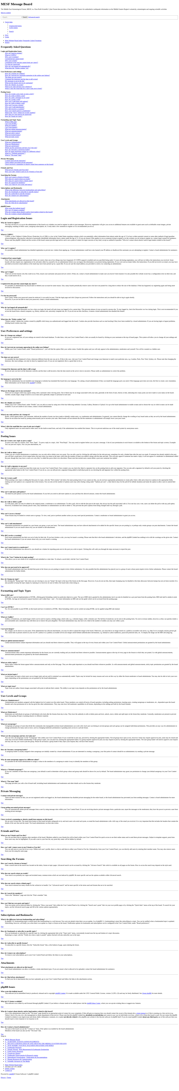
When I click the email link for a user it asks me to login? (23, 88)
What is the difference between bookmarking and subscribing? (25, 190)
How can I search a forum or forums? (17, 177)
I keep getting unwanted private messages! (19, 162)
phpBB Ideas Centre (93, 1003)
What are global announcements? (16, 129)
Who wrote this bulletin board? (15, 208)
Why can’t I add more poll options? (16, 101)
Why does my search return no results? (17, 179)
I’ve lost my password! (12, 64)
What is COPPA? (10, 55)
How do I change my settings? (15, 73)
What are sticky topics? (12, 133)
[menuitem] (15, 26)
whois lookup (140, 1013)
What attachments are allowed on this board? (19, 201)
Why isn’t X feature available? (15, 210)
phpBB (32, 383)
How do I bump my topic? (13, 116)
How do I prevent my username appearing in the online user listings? (27, 75)
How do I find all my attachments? (16, 203)
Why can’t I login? (11, 61)
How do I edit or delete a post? (15, 96)
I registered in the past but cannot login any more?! (21, 62)
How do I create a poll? (12, 99)
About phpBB (146, 993)
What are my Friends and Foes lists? (17, 170)
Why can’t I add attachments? (14, 107)
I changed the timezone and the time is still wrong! (21, 79)
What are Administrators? (13, 142)
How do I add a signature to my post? (17, 98)
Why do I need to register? (13, 53)
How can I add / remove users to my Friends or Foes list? (23, 171)
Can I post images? (11, 127)
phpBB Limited (60, 993)
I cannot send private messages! (15, 160)
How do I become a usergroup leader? (17, 149)
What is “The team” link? (13, 155)
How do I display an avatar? (14, 85)
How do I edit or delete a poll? (15, 103)
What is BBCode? (11, 122)
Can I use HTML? (11, 123)
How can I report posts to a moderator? (17, 111)
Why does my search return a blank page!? (19, 181)
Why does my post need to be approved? (18, 114)
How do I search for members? (15, 183)
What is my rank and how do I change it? (18, 86)
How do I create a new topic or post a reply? (19, 94)
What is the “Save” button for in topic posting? (20, 112)
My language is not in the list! (14, 81)
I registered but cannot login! (14, 59)
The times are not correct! (13, 77)
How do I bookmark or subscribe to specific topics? (22, 192)
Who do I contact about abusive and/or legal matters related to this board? (29, 212)
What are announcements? (13, 131)
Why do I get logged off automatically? (18, 66)
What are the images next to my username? (19, 83)
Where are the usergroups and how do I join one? (21, 148)
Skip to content (6, 13)
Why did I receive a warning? (14, 109)
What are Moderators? (12, 144)
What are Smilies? (11, 125)
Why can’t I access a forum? (14, 105)
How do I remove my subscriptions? (17, 195)
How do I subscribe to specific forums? (18, 194)
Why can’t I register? (12, 57)
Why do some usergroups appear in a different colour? (22, 151)
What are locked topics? (13, 135)
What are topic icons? (12, 137)
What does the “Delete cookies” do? (17, 68)
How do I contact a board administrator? (18, 214)
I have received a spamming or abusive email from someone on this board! (29, 164)
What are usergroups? (12, 146)
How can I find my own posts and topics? (18, 184)
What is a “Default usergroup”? (15, 153)
